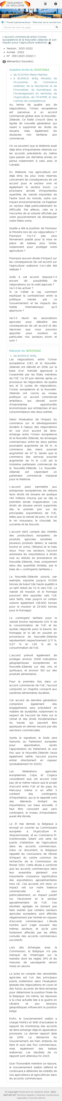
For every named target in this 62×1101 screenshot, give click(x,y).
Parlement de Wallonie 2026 (34, 1092)
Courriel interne (37, 1098)
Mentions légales (25, 1095)
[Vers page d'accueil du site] (15, 4)
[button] (57, 27)
